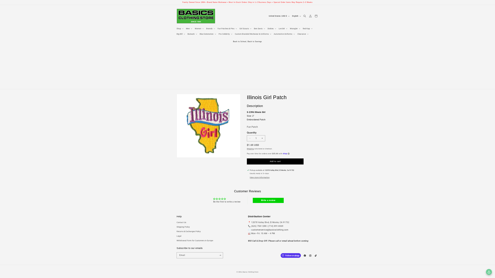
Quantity (252, 132)
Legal (179, 236)
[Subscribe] (220, 255)
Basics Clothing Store (250, 272)
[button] (179, 28)
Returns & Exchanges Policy (189, 231)
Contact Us (181, 222)
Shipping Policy (183, 227)
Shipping (250, 149)
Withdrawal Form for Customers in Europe (195, 241)
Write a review (268, 200)
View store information (260, 177)
